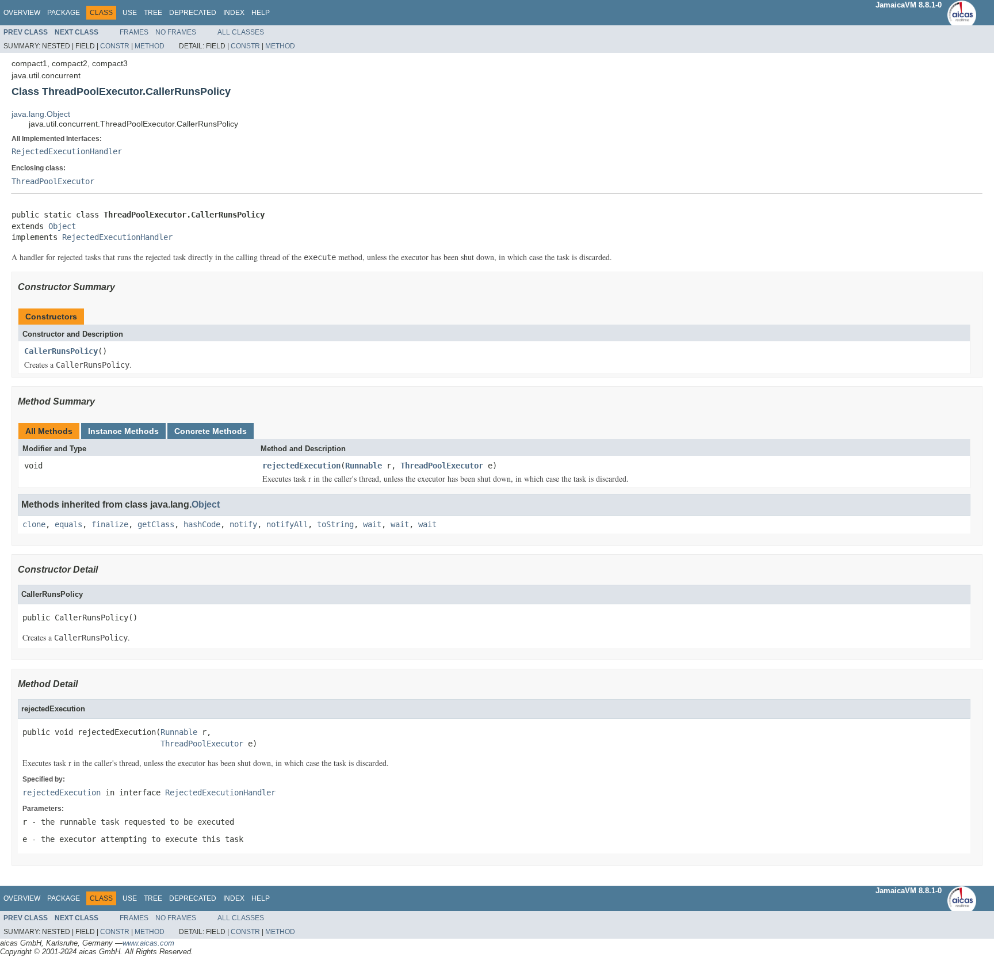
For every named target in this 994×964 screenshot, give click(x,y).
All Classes (240, 32)
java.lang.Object (41, 114)
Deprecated (192, 13)
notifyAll (287, 524)
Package (63, 13)
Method (150, 46)
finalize (109, 524)
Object (62, 226)
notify (243, 524)
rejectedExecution (301, 465)
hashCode (201, 524)
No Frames (175, 32)
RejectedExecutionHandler (67, 151)
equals (68, 524)
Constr (114, 46)
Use (130, 13)
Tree (153, 13)
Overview (21, 13)
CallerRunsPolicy (61, 351)
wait (372, 524)
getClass (155, 524)
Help (260, 13)
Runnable (363, 465)
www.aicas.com (148, 943)
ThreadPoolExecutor (53, 181)
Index (233, 13)
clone (33, 524)
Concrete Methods (210, 431)
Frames (134, 32)
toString (335, 524)
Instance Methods (123, 431)
